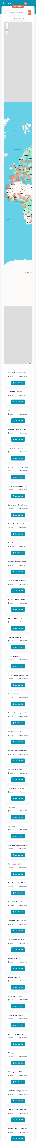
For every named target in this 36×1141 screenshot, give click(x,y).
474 (18, 174)
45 (14, 195)
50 (24, 206)
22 (20, 197)
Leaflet (29, 363)
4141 (16, 179)
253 (11, 177)
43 (18, 169)
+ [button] (7, 25)
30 (24, 198)
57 (23, 177)
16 (26, 200)
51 (6, 195)
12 (23, 167)
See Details (19, 383)
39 (15, 200)
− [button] (7, 27)
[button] (30, 3)
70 (25, 173)
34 (9, 199)
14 (28, 176)
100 (7, 187)
